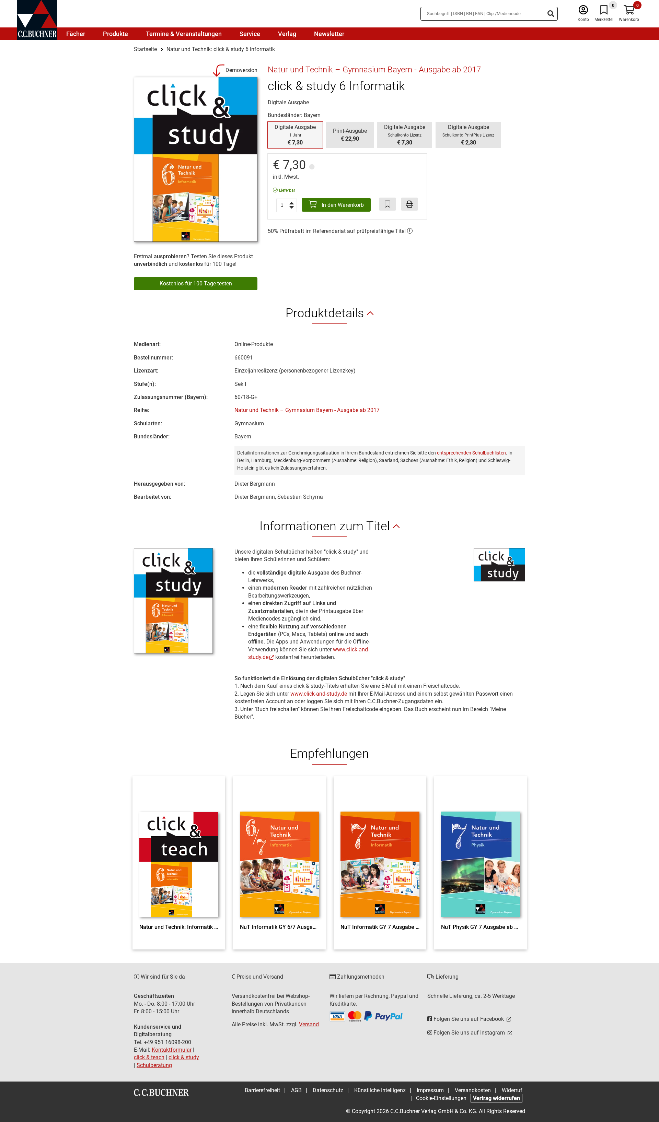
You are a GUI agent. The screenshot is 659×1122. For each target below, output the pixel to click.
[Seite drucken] (409, 204)
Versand (309, 1024)
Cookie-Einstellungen (441, 1098)
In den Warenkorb (342, 205)
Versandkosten (473, 1090)
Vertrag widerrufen (496, 1098)
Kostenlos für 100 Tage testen (196, 283)
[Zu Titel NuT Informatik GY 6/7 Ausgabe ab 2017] (279, 852)
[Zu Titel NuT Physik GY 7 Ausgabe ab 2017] (480, 852)
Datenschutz (328, 1090)
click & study (184, 1057)
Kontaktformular (172, 1050)
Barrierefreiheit (262, 1090)
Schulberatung (154, 1065)
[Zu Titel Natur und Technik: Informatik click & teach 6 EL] (178, 852)
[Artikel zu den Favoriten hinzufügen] (387, 204)
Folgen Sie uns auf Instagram (469, 1032)
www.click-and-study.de (318, 693)
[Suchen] (550, 13)
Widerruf (512, 1090)
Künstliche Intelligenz (380, 1090)
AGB (296, 1090)
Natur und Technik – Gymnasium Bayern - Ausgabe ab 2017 (307, 410)
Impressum (430, 1090)
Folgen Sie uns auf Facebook (468, 1019)
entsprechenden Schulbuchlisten (471, 453)
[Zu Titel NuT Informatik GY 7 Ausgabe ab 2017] (380, 852)
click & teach (149, 1057)
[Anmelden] (583, 11)
